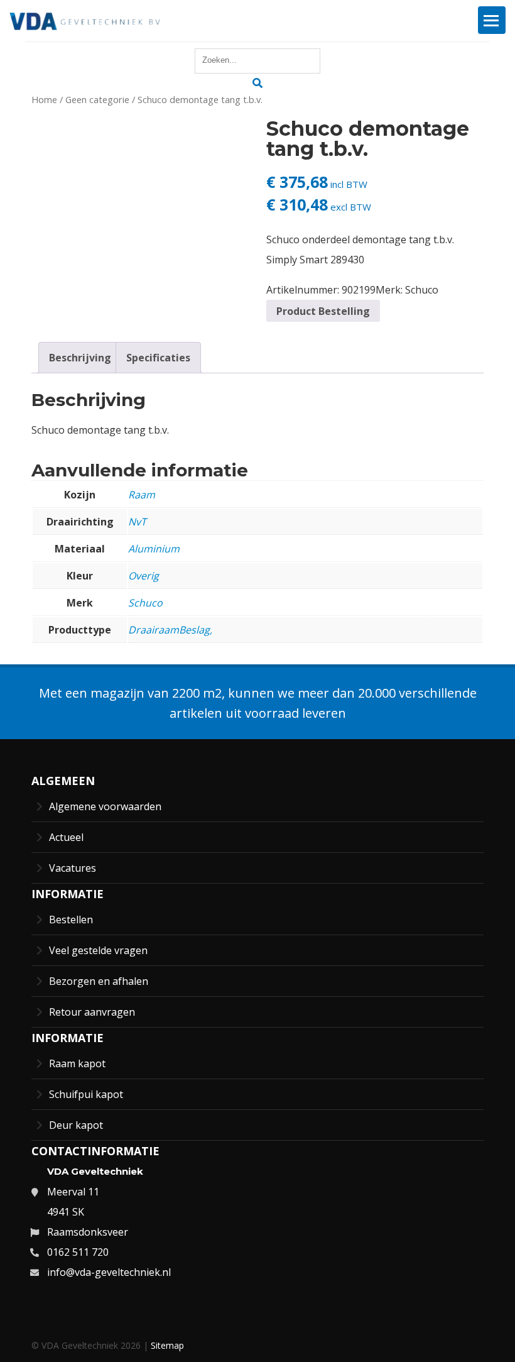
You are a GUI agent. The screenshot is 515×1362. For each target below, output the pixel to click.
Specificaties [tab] (158, 358)
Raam (141, 495)
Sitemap (167, 1345)
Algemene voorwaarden (105, 806)
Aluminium (154, 549)
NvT (137, 522)
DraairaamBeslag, (170, 630)
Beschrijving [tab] (80, 358)
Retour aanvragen (92, 1012)
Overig (143, 576)
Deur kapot (76, 1125)
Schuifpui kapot (86, 1094)
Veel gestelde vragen (98, 950)
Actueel (66, 837)
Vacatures (72, 868)
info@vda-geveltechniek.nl (109, 1272)
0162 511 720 (78, 1252)
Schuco (421, 290)
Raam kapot (77, 1063)
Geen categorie (97, 99)
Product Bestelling (323, 311)
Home (44, 99)
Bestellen (71, 919)
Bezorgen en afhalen (98, 981)
